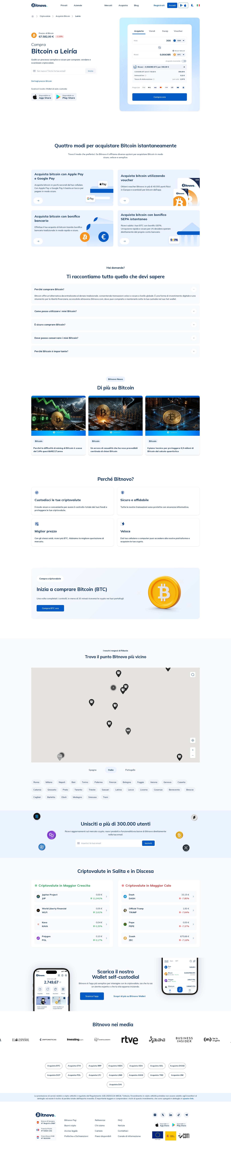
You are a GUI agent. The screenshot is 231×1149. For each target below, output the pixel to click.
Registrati (159, 5)
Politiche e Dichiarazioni (76, 1136)
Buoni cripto (70, 1125)
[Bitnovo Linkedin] (171, 1115)
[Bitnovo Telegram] (186, 1115)
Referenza (100, 1120)
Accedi (172, 5)
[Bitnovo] (39, 5)
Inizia (90, 71)
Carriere (99, 1130)
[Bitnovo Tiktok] (178, 1115)
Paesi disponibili (103, 1136)
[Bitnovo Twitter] (163, 1115)
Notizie (121, 1125)
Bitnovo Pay (70, 1120)
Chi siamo (100, 1125)
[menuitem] (64, 5)
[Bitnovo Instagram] (155, 1115)
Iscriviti (148, 843)
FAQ (120, 1120)
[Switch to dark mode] (192, 5)
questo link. (188, 1098)
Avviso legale (71, 1130)
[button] (198, 5)
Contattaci (123, 1130)
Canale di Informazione (129, 1136)
